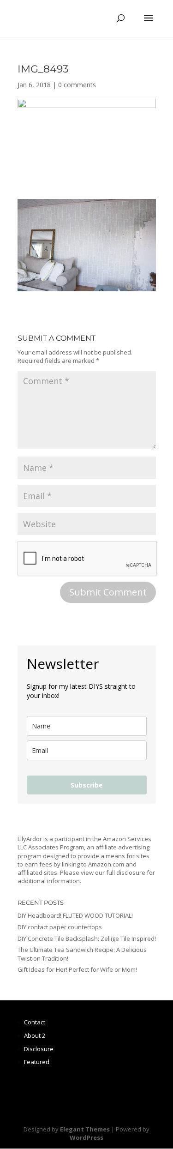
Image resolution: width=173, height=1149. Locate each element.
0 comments (77, 84)
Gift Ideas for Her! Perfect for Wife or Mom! (77, 969)
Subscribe (87, 785)
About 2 (34, 1035)
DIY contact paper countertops (60, 927)
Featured (36, 1062)
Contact (34, 1022)
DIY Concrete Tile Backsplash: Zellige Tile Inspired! (87, 938)
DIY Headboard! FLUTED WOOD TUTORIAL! (75, 915)
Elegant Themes (85, 1129)
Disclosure (39, 1049)
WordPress (86, 1137)
